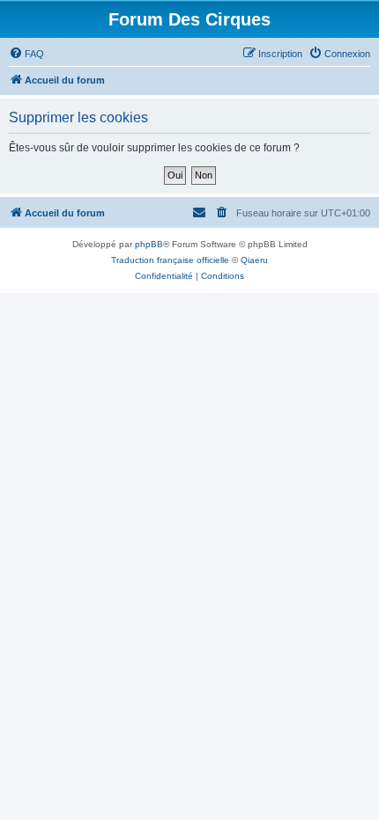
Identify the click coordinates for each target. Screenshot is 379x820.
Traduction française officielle (170, 260)
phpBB (149, 244)
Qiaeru (254, 260)
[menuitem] (26, 53)
